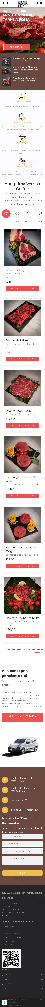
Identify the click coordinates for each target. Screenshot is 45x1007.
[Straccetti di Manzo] (22, 318)
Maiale (18, 221)
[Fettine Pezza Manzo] (22, 388)
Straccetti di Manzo (18, 340)
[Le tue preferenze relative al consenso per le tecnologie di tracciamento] (4, 1002)
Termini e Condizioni (12, 933)
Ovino (40, 221)
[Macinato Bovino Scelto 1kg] (22, 595)
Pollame (29, 221)
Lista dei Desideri (11, 930)
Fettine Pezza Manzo (19, 410)
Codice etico (9, 945)
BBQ (7, 970)
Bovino (6, 221)
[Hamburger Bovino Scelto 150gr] (22, 454)
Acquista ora (17, 47)
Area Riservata (10, 926)
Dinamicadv (21, 1005)
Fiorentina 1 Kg (15, 270)
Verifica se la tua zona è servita (22, 717)
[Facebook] (3, 916)
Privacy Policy (10, 941)
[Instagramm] (7, 916)
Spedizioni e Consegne (13, 937)
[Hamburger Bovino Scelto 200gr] (22, 525)
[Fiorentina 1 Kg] (22, 247)
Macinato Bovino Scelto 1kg (22, 617)
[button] (22, 288)
